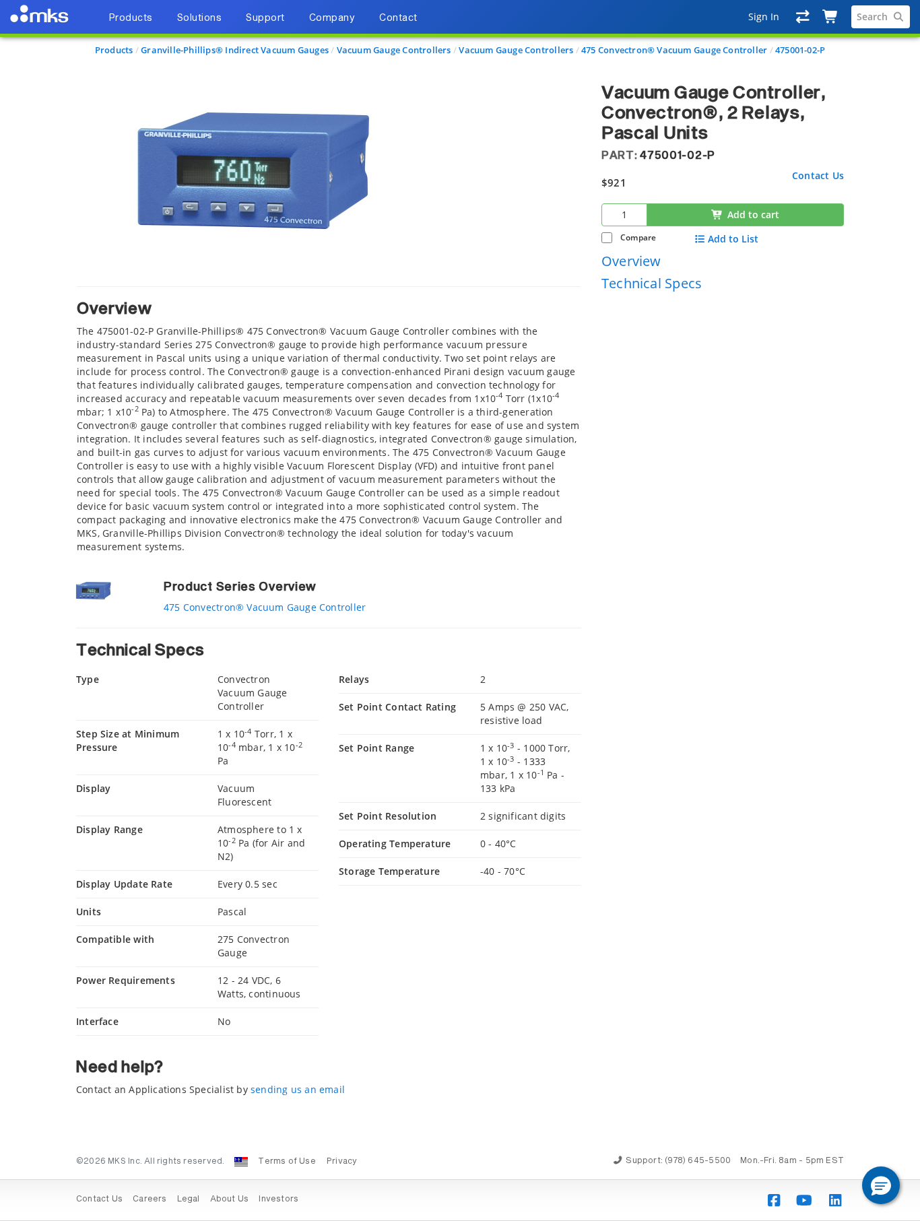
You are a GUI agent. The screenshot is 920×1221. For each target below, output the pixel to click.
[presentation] (460, 610)
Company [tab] (332, 18)
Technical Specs (651, 283)
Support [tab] (265, 18)
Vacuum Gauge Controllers (394, 50)
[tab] (329, 420)
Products (114, 50)
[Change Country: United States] (241, 1161)
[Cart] (830, 17)
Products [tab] (130, 18)
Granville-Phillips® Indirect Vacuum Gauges (235, 50)
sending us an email (298, 1089)
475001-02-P (800, 50)
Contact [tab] (398, 18)
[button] (881, 1185)
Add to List (733, 239)
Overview (631, 260)
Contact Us (818, 174)
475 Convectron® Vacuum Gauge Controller (674, 50)
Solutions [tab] (199, 18)
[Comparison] (803, 17)
